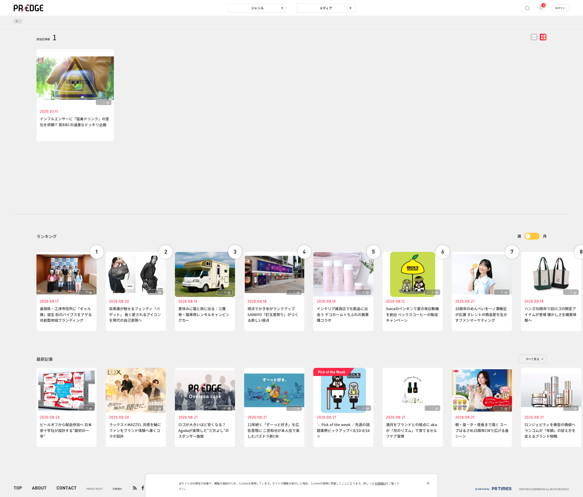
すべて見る (533, 359)
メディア (326, 8)
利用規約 (380, 483)
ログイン (560, 8)
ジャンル (257, 8)
